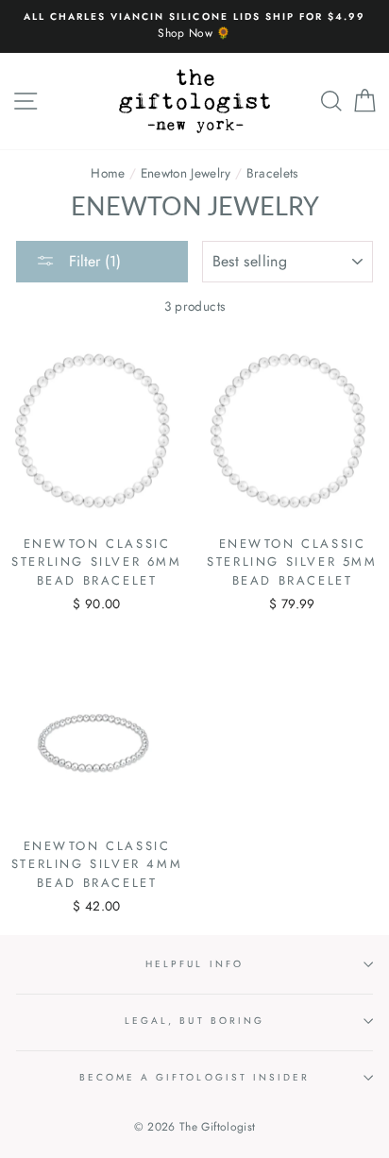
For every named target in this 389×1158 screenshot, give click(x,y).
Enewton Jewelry (186, 172)
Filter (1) (92, 261)
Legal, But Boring (194, 1020)
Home (108, 172)
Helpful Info (194, 964)
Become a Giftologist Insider (195, 1077)
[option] (194, 26)
